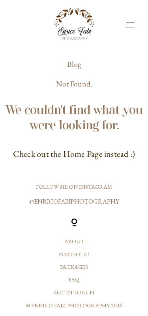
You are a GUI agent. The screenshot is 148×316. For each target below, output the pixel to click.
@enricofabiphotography (74, 201)
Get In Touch (74, 292)
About (74, 241)
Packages (74, 266)
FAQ (74, 279)
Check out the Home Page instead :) (74, 154)
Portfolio (74, 254)
